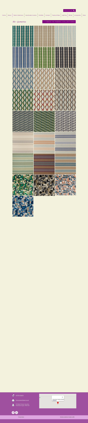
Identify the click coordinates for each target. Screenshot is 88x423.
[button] (77, 15)
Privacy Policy (21, 416)
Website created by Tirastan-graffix (67, 416)
